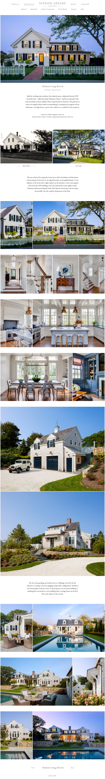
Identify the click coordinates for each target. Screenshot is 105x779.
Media (73, 4)
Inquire (85, 4)
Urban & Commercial (47, 9)
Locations (74, 9)
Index (82, 9)
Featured (23, 9)
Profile (15, 4)
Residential (33, 9)
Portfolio (29, 4)
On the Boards (62, 9)
